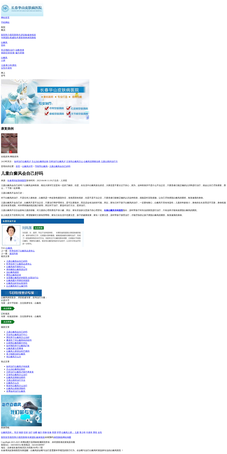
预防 (8, 50)
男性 (14, 65)
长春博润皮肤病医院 (16, 180)
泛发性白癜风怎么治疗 (16, 375)
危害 (22, 50)
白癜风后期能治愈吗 (15, 377)
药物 (22, 53)
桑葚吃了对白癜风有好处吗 (19, 340)
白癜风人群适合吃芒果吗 (17, 351)
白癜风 (9, 248)
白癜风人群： (67, 432)
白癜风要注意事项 (14, 348)
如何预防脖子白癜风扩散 (17, 346)
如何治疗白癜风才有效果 (17, 366)
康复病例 (23, 37)
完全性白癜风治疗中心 (16, 335)
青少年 (9, 65)
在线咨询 (5, 156)
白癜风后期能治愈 (92, 161)
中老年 (9, 68)
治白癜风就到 (12, 272)
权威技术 (14, 37)
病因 (3, 53)
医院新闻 (14, 35)
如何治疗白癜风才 (22, 161)
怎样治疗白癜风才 (57, 161)
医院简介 (5, 35)
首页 (18, 166)
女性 (3, 68)
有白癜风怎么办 (13, 357)
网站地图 (67, 437)
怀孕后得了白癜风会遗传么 (22, 251)
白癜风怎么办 (12, 383)
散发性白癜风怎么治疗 (16, 386)
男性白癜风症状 (13, 275)
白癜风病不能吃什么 (15, 267)
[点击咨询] (42, 246)
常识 (3, 50)
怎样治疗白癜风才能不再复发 (20, 372)
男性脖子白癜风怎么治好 (17, 337)
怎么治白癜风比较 (40, 161)
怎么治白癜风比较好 (15, 369)
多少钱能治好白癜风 (15, 354)
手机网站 (5, 22)
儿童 (3, 65)
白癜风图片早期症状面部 (17, 280)
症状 (8, 53)
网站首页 (5, 17)
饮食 (12, 53)
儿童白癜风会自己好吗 (59, 166)
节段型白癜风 (41, 166)
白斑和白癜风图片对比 (16, 343)
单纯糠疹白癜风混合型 (16, 269)
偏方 (17, 53)
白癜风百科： (7, 432)
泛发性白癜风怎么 (74, 161)
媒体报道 (31, 35)
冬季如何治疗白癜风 (15, 391)
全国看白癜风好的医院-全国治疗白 (22, 278)
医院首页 (5, 437)
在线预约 (49, 437)
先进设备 (23, 35)
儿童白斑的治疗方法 (15, 380)
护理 (59, 432)
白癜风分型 (27, 166)
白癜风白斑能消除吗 (15, 388)
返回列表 (13, 253)
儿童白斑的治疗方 (109, 161)
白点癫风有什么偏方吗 (16, 286)
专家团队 (5, 37)
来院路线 (31, 37)
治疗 (12, 50)
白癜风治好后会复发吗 (16, 283)
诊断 (17, 50)
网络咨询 (14, 156)
